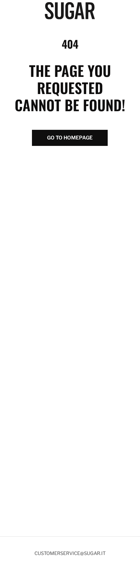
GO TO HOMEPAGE (70, 137)
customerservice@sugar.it (70, 553)
